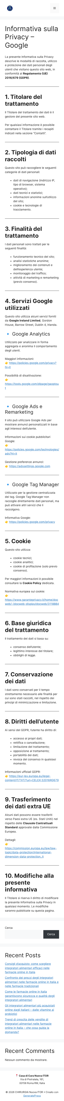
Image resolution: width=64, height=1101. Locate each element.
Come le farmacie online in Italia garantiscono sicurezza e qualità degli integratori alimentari (30, 996)
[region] (32, 1073)
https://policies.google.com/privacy (32, 521)
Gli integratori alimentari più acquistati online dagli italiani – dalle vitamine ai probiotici (30, 1010)
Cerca (9, 927)
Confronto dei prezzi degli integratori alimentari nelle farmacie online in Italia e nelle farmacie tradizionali (32, 982)
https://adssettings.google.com (29, 466)
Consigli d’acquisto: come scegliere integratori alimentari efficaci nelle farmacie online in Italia (28, 968)
